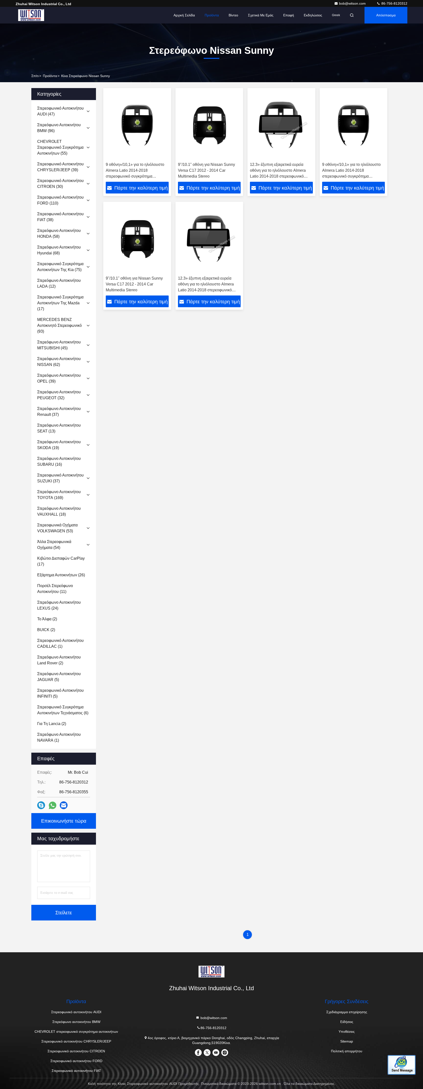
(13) (59, 428)
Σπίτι (35, 76)
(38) (60, 217)
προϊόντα (50, 76)
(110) (60, 200)
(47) (60, 111)
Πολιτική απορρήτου (346, 1051)
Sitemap (346, 1041)
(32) (59, 395)
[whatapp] (52, 805)
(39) (60, 167)
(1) (60, 643)
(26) (61, 575)
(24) (59, 605)
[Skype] (41, 805)
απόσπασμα (386, 15)
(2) (47, 619)
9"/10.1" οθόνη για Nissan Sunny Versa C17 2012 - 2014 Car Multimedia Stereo (206, 170)
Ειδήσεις (346, 1022)
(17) (60, 303)
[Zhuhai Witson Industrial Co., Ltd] (31, 15)
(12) (59, 283)
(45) (59, 345)
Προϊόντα (212, 15)
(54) (54, 545)
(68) (59, 250)
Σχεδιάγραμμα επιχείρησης (346, 1012)
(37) (59, 412)
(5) (59, 677)
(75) (60, 267)
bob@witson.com (353, 3)
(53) (57, 528)
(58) (59, 233)
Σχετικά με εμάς (260, 15)
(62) (59, 362)
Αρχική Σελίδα (184, 15)
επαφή (288, 15)
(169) (59, 495)
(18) (59, 511)
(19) (59, 445)
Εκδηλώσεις (313, 15)
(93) (59, 325)
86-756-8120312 (393, 3)
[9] (209, 125)
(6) (62, 710)
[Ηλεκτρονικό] (63, 805)
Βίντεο (233, 15)
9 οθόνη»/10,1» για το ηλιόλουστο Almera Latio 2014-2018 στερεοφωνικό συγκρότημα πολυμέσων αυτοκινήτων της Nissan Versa (135, 176)
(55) (60, 147)
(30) (60, 184)
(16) (59, 461)
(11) (55, 589)
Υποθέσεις (347, 1031)
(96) (59, 128)
